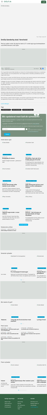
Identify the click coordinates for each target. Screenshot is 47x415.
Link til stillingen (5, 103)
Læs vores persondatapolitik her (33, 131)
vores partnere (36, 123)
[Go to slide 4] (23, 323)
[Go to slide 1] (18, 390)
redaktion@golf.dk (34, 407)
